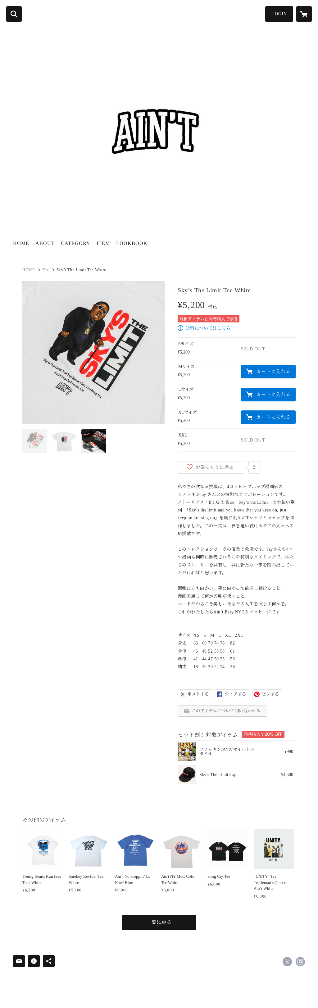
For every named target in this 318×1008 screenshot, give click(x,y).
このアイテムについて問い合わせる (226, 711)
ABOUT (45, 243)
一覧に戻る (159, 922)
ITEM (103, 243)
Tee (46, 269)
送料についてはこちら (208, 328)
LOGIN (279, 14)
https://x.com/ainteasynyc (287, 961)
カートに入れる (273, 371)
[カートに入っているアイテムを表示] (304, 14)
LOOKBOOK (132, 243)
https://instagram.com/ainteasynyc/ (300, 961)
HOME (21, 243)
